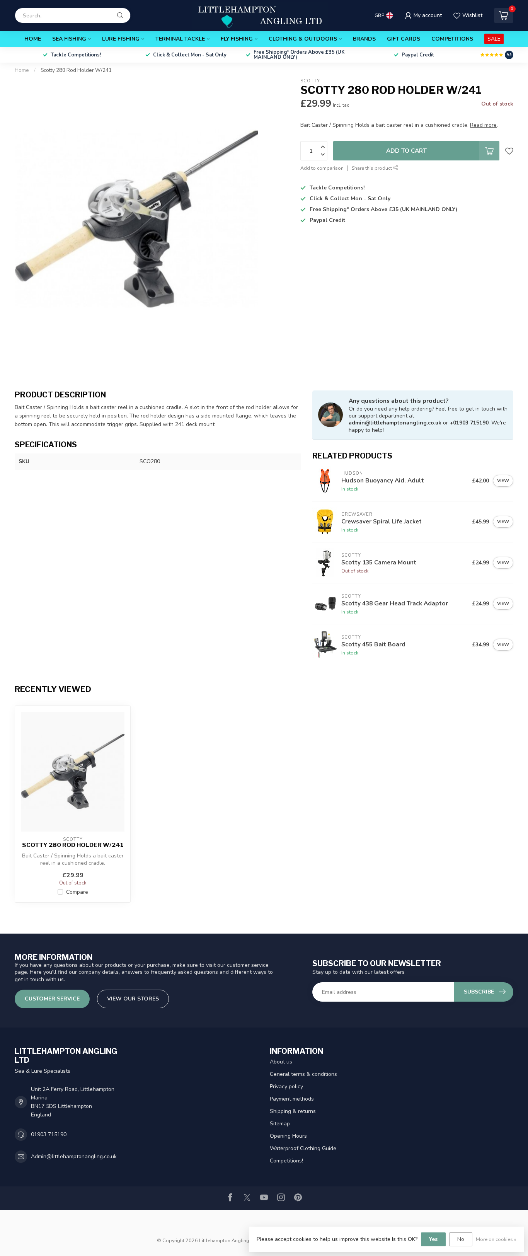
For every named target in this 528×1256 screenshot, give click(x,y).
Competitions (452, 39)
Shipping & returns (293, 1111)
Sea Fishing (69, 39)
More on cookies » (496, 1239)
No (460, 1239)
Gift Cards (403, 39)
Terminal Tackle (180, 39)
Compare (77, 892)
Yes (433, 1239)
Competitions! (286, 1160)
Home (32, 39)
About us (281, 1061)
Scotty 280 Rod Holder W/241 (76, 70)
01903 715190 (48, 1134)
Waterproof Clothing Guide (303, 1148)
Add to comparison (322, 168)
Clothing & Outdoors (303, 39)
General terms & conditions (303, 1074)
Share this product (372, 168)
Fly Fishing (237, 39)
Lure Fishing (121, 39)
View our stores (133, 998)
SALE (494, 39)
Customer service (52, 998)
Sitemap (280, 1123)
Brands (364, 39)
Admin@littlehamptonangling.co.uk (74, 1156)
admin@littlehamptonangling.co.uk (395, 422)
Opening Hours (288, 1136)
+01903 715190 (469, 422)
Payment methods (292, 1099)
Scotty (310, 81)
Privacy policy (286, 1086)
